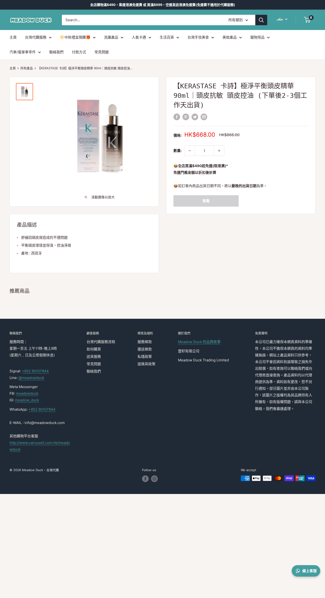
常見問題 (101, 52)
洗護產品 (111, 37)
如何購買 (94, 349)
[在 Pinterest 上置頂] (185, 116)
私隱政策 (145, 356)
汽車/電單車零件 (23, 52)
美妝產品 (229, 37)
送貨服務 (94, 356)
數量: (177, 150)
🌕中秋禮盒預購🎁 (75, 37)
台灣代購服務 (35, 37)
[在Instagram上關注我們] (154, 478)
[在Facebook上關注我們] (145, 478)
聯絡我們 (56, 52)
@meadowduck (31, 377)
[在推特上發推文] (195, 116)
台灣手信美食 (198, 37)
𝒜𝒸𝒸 (280, 19)
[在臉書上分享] (176, 116)
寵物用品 (257, 37)
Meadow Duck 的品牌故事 (199, 341)
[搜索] (261, 20)
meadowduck (27, 393)
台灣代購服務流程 (101, 341)
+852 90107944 (35, 371)
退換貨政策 (146, 364)
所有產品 (26, 68)
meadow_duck (27, 400)
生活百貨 (167, 37)
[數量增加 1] (219, 151)
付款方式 (79, 52)
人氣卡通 (139, 37)
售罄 (206, 201)
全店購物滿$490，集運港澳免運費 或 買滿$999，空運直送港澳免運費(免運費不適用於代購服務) (162, 5)
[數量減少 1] (190, 151)
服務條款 (145, 341)
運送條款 (145, 349)
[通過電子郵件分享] (204, 116)
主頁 (13, 37)
